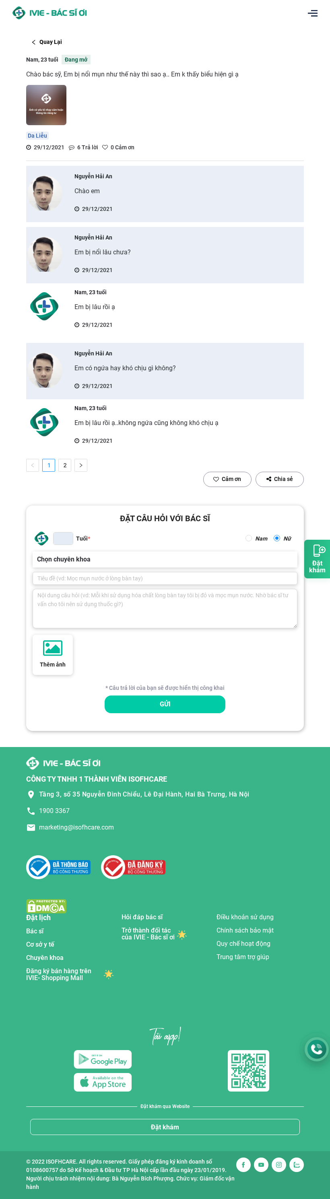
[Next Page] (80, 465)
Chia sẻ (283, 479)
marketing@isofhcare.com (76, 827)
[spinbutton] (63, 538)
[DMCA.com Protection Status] (46, 906)
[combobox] (38, 559)
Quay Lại (50, 42)
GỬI (165, 704)
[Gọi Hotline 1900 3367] (317, 1049)
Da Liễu (37, 135)
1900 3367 (54, 811)
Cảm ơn (231, 479)
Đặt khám (165, 1127)
